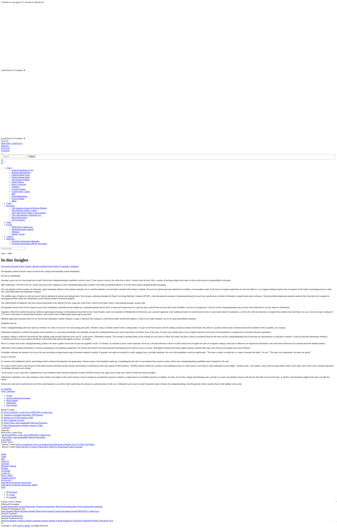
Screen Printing (18, 199)
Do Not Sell (6, 480)
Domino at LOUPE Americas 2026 (18, 417)
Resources (10, 206)
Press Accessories (19, 184)
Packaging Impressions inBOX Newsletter (29, 243)
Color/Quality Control (21, 191)
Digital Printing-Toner (21, 175)
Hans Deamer (12, 400)
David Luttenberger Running (18, 398)
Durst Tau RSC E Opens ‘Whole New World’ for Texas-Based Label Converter (49, 447)
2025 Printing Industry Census (24, 210)
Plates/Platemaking (19, 196)
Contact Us (5, 473)
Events (9, 225)
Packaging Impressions (45, 506)
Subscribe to (16, 482)
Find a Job (5, 148)
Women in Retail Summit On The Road (65, 521)
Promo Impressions (85, 506)
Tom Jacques (11, 405)
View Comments (8, 391)
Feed (3, 487)
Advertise (5, 464)
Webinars (15, 232)
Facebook (12, 492)
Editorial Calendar (8, 466)
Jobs (3, 459)
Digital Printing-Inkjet (21, 177)
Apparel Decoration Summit (65, 511)
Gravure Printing (19, 189)
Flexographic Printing (21, 180)
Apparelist (98, 506)
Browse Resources (19, 217)
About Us (5, 461)
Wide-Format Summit (45, 511)
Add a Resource (18, 220)
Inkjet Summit (7, 511)
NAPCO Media (23, 526)
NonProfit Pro (17, 516)
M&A (14, 201)
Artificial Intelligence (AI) (22, 170)
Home (3, 454)
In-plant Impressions (27, 506)
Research (5, 146)
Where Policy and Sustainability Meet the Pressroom (25, 423)
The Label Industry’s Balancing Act (26, 215)
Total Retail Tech (106, 521)
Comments (73, 266)
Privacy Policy (7, 475)
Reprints (4, 468)
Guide (8, 203)
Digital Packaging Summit (22, 229)
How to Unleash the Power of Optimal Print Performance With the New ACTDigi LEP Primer (55, 444)
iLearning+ (5, 150)
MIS (13, 194)
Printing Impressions (9, 506)
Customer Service (8, 478)
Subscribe (10, 239)
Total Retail (6, 516)
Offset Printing (18, 182)
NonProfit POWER (90, 521)
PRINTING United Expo (11, 143)
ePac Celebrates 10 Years (14, 420)
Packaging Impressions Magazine (25, 241)
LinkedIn (12, 497)
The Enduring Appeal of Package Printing (29, 208)
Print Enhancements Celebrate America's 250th (23, 425)
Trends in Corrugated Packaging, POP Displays (23, 415)
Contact (9, 236)
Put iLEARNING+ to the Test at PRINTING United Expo (28, 412)
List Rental (5, 471)
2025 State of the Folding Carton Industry (29, 213)
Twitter (11, 495)
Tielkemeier (11, 403)
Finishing (15, 187)
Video (8, 222)
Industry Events (18, 234)
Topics (9, 168)
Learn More (6, 440)
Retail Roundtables (9, 521)
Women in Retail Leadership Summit (32, 521)
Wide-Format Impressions (66, 506)
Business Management (21, 172)
